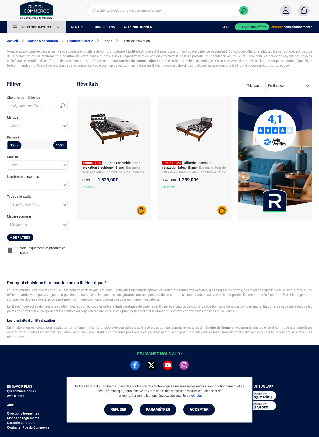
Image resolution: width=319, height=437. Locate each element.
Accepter (199, 409)
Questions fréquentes (23, 413)
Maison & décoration (42, 41)
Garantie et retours (21, 423)
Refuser (118, 409)
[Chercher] (243, 10)
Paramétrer (158, 409)
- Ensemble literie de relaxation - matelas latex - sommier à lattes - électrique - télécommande (194, 172)
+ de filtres (20, 237)
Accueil (12, 41)
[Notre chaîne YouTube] (167, 365)
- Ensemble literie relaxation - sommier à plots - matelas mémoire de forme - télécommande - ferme (113, 172)
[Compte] (285, 10)
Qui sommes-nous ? (21, 391)
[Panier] (304, 10)
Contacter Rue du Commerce (28, 427)
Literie (107, 41)
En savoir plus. (192, 395)
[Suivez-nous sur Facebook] (135, 365)
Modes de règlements (23, 418)
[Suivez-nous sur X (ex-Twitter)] (151, 365)
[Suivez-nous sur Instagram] (184, 365)
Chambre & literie (80, 41)
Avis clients (15, 396)
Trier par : (254, 85)
